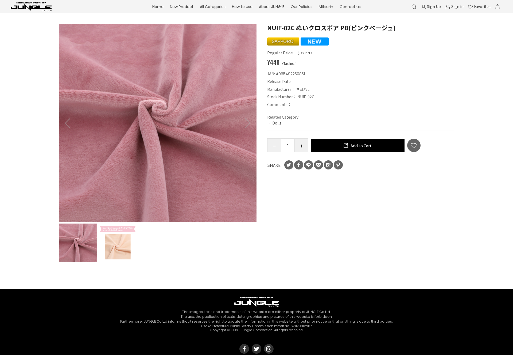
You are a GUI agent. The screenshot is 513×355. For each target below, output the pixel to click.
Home (158, 6)
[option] (157, 123)
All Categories (213, 6)
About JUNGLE (271, 6)
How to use (242, 6)
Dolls (276, 123)
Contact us (350, 6)
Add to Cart (361, 145)
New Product (181, 6)
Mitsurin (326, 6)
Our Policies (301, 6)
